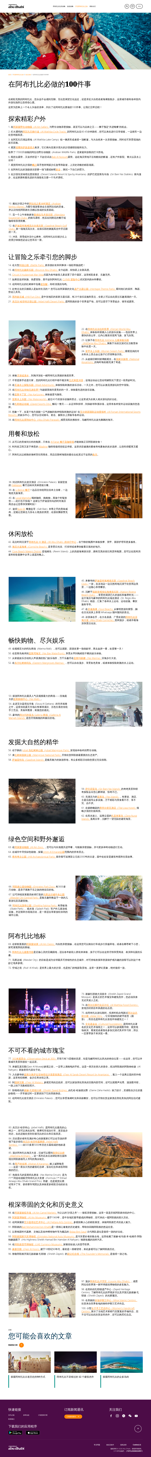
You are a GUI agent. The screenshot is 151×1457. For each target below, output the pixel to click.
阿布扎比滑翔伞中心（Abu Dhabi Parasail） (38, 419)
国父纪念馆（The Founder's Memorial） (88, 1253)
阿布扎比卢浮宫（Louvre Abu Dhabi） (110, 1281)
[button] (139, 6)
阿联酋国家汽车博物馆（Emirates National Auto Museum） (44, 1236)
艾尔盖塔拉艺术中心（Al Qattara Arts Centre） (49, 1222)
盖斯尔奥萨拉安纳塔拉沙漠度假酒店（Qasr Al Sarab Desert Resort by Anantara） (67, 1074)
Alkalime (43, 446)
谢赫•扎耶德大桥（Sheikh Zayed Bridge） (46, 1090)
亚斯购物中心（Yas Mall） (27, 699)
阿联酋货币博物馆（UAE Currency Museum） (39, 1244)
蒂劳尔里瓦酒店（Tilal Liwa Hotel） (118, 807)
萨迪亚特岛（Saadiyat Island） (28, 759)
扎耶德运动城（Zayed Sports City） (33, 404)
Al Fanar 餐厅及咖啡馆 (62, 441)
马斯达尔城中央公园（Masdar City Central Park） (37, 896)
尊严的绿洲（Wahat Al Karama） (32, 1163)
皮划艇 (44, 284)
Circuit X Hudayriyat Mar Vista (28, 274)
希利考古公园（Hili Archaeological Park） (34, 856)
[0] (132, 6)
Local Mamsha (23, 497)
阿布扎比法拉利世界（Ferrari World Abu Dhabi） (105, 330)
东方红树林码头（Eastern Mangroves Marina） (40, 662)
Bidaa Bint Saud (78, 1231)
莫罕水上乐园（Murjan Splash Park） (105, 351)
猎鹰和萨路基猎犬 (25, 147)
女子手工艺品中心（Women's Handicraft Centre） (108, 1310)
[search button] (127, 6)
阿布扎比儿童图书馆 (22, 952)
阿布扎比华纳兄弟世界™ (27, 389)
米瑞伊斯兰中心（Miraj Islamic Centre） (116, 1300)
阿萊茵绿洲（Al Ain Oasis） (40, 944)
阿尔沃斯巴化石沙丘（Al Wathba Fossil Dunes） (113, 1005)
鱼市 (95, 454)
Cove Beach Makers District (26, 551)
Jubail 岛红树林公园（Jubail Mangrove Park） (46, 750)
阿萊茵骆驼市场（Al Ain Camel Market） (36, 1212)
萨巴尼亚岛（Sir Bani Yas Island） (103, 788)
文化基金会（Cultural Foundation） (104, 1024)
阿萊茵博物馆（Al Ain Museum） (29, 1217)
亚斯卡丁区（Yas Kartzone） (30, 394)
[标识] (16, 1449)
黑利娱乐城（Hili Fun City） (26, 296)
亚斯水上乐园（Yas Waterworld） (30, 399)
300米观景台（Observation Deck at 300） (34, 1058)
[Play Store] (17, 1433)
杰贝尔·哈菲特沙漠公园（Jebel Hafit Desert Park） (38, 301)
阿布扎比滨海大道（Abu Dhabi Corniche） (109, 618)
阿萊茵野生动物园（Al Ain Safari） (31, 126)
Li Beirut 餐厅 (23, 490)
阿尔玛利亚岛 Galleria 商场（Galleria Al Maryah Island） (35, 716)
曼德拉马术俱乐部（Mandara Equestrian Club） (37, 216)
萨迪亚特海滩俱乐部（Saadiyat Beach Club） (108, 582)
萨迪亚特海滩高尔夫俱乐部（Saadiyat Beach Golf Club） (38, 227)
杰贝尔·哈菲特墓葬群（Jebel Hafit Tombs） (33, 1143)
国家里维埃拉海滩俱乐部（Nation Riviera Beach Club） (108, 593)
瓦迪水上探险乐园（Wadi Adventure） (35, 385)
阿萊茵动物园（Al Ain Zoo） (29, 847)
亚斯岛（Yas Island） (108, 796)
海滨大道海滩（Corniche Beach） (30, 546)
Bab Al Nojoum (60, 157)
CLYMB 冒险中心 (71, 279)
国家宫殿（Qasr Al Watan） (29, 1082)
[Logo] (16, 6)
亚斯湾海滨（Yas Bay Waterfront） (47, 653)
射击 (58, 169)
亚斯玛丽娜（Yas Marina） (88, 658)
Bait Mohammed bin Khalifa (36, 1227)
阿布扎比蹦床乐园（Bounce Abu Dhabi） (36, 270)
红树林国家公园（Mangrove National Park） (38, 755)
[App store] (33, 1433)
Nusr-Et (21, 509)
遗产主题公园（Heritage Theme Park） (95, 288)
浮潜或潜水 (23, 375)
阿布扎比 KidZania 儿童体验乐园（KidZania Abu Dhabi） (105, 341)
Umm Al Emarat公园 (54, 852)
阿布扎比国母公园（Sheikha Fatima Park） (35, 905)
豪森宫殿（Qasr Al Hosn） (26, 1249)
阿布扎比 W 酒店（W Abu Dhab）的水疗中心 (52, 542)
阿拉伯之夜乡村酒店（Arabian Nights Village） (35, 205)
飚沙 (34, 164)
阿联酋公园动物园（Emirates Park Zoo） (34, 886)
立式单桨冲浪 (76, 380)
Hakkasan (17, 485)
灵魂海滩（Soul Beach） (101, 609)
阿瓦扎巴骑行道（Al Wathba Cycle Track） (45, 131)
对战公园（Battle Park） (32, 265)
